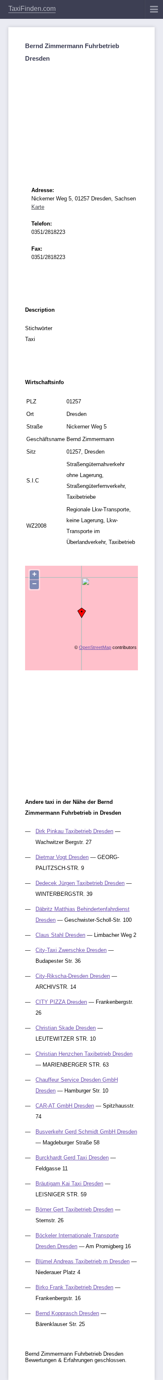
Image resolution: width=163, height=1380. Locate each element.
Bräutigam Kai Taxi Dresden (69, 1183)
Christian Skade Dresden (66, 1028)
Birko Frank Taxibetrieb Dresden (74, 1287)
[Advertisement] (81, 117)
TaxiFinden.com (32, 8)
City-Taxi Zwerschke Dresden (71, 950)
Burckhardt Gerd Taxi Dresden (72, 1157)
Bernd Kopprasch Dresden (67, 1313)
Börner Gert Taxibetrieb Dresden (74, 1209)
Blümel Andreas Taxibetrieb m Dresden (83, 1261)
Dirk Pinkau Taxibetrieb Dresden (74, 831)
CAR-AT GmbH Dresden (65, 1106)
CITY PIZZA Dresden (61, 1002)
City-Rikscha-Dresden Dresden (73, 976)
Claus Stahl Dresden (60, 935)
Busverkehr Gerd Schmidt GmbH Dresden (86, 1132)
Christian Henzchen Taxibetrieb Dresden (84, 1054)
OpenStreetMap (95, 647)
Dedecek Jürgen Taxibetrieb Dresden (80, 883)
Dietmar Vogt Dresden (62, 857)
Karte (37, 207)
